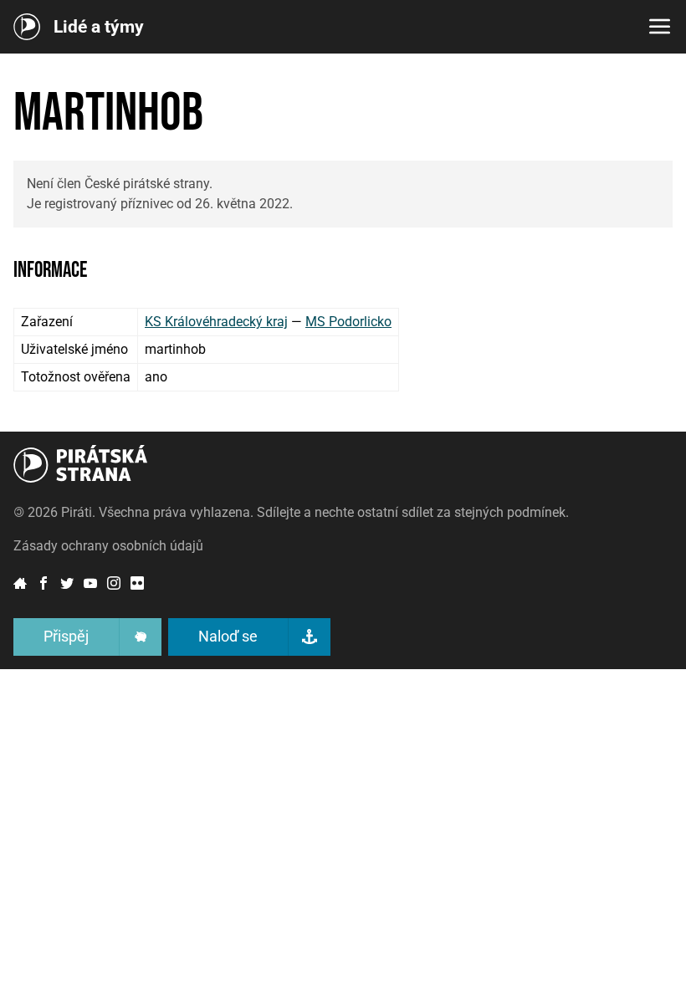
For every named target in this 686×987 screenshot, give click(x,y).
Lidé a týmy (99, 27)
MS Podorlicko (348, 322)
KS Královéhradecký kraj (216, 322)
